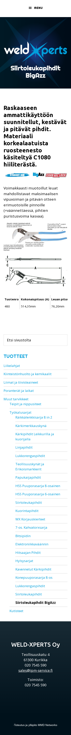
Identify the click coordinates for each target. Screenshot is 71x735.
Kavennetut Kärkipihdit (33, 569)
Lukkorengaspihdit (30, 455)
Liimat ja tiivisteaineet (21, 382)
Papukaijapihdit (28, 477)
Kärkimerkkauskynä (31, 425)
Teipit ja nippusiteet (25, 404)
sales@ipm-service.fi (35, 670)
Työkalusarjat (20, 412)
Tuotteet (16, 356)
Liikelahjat (12, 365)
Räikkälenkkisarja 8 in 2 (33, 417)
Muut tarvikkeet (16, 399)
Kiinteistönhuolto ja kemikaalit (27, 374)
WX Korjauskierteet (30, 519)
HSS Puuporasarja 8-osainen (37, 486)
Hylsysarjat (24, 561)
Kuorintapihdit (26, 510)
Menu (38, 8)
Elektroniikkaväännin (31, 544)
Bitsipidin (23, 536)
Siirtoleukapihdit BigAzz (35, 602)
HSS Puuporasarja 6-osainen (37, 494)
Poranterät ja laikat (19, 390)
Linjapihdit (24, 447)
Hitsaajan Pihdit (28, 552)
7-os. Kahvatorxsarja (31, 527)
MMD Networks (47, 725)
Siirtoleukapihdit (28, 502)
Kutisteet (16, 611)
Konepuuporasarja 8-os (33, 577)
